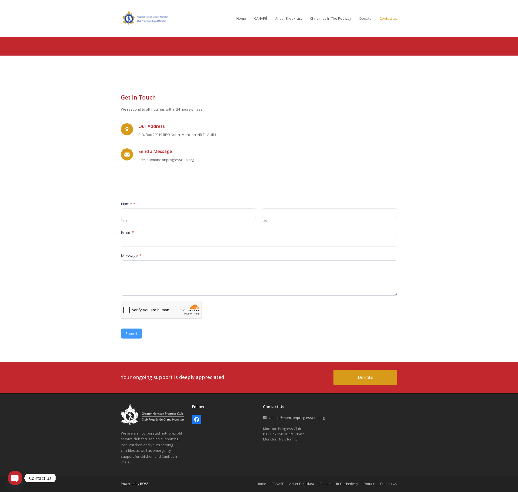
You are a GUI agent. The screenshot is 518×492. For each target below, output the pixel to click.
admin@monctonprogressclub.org (297, 417)
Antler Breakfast (301, 483)
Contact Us (388, 483)
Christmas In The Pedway (338, 483)
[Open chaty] (15, 478)
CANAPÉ (277, 483)
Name (128, 203)
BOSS (144, 483)
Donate (369, 483)
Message (131, 255)
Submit (131, 333)
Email (127, 232)
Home (261, 483)
